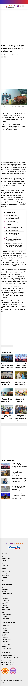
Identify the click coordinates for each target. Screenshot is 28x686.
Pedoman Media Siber (6, 558)
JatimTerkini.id (5, 627)
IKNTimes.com (5, 600)
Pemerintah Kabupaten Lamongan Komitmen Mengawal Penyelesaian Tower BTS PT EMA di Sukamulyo (14, 245)
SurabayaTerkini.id (6, 634)
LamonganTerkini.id (5, 42)
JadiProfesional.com (6, 614)
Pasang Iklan (5, 565)
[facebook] (1, 2)
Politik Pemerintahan (15, 42)
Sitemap (4, 563)
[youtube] (8, 2)
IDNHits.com (5, 598)
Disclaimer (4, 562)
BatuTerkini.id (5, 635)
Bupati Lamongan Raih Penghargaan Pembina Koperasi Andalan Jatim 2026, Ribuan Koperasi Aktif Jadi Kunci (13, 217)
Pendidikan (4, 577)
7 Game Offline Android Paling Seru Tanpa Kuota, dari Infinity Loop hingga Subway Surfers (19, 480)
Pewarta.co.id (5, 587)
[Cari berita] (26, 2)
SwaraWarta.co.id (6, 595)
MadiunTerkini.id (5, 641)
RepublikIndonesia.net (7, 593)
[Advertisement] (14, 25)
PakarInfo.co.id (5, 612)
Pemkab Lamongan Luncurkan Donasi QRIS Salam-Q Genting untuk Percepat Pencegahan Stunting (7, 365)
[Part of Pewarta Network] (14, 548)
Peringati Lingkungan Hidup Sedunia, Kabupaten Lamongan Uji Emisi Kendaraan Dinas (14, 239)
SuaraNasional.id (5, 589)
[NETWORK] (18, 6)
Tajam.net (4, 591)
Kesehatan (4, 579)
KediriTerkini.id (5, 646)
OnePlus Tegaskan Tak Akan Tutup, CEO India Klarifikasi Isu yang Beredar (19, 488)
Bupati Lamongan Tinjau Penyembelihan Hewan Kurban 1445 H (7, 399)
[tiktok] (10, 2)
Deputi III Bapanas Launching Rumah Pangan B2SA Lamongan (13, 234)
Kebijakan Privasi (5, 560)
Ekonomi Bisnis (5, 573)
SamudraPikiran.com (6, 607)
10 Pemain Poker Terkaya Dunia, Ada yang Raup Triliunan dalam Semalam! (19, 495)
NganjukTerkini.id (6, 644)
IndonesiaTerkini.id (6, 625)
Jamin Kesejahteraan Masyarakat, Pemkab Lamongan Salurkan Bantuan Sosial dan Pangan (14, 229)
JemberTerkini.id (5, 637)
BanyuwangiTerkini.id (6, 639)
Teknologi (4, 580)
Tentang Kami (5, 556)
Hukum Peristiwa (5, 575)
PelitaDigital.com (5, 603)
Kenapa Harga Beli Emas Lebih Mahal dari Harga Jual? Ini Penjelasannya (19, 472)
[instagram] (6, 2)
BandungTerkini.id (6, 632)
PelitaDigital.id (5, 605)
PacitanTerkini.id (5, 643)
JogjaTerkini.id (5, 630)
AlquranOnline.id (5, 618)
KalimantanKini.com (6, 611)
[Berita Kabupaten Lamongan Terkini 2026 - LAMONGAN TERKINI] (8, 7)
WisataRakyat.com (6, 609)
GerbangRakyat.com (6, 596)
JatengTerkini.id (5, 628)
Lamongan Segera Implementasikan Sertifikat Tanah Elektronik (14, 223)
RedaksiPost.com (6, 602)
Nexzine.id (4, 616)
